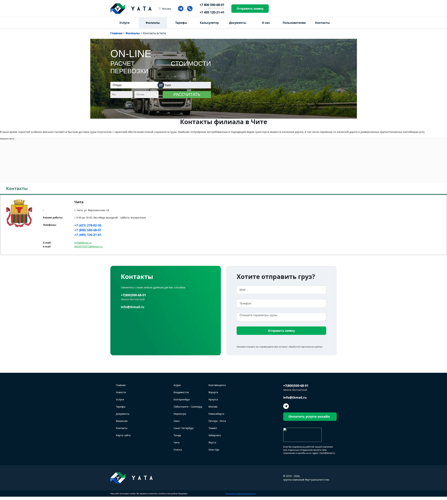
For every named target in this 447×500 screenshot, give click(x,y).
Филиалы (153, 23)
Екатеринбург (182, 399)
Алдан (177, 385)
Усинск (178, 449)
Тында (177, 435)
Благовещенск (217, 385)
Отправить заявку (250, 8)
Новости (121, 392)
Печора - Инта (217, 421)
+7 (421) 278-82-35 (87, 225)
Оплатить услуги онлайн (309, 416)
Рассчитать (186, 94)
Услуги (124, 23)
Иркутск (213, 399)
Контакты (322, 23)
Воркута (213, 392)
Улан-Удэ (213, 449)
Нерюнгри (180, 413)
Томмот (212, 428)
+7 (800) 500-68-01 (87, 230)
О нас (266, 23)
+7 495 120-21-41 (212, 12)
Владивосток (181, 392)
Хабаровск (214, 435)
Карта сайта (123, 435)
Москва (166, 8)
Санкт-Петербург (184, 428)
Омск (177, 421)
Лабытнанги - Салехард (188, 406)
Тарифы (181, 23)
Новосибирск (216, 413)
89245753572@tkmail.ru (88, 246)
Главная (121, 385)
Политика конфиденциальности (241, 493)
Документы (237, 23)
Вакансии (121, 421)
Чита (176, 442)
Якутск (212, 442)
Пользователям (294, 23)
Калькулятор (209, 23)
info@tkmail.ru (83, 242)
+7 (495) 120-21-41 (87, 235)
